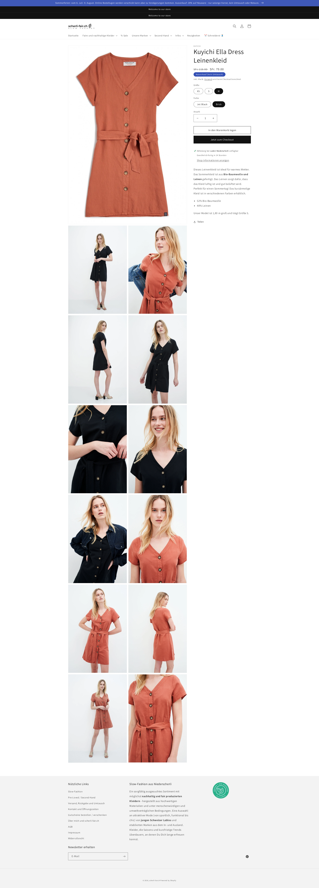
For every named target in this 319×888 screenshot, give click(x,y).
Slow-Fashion (75, 791)
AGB (70, 826)
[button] (100, 35)
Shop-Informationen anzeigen (213, 160)
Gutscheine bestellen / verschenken (87, 814)
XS (198, 91)
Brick (219, 104)
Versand (208, 79)
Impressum (74, 832)
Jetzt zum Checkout (222, 139)
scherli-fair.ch (154, 880)
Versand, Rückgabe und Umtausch (86, 803)
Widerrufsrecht (76, 838)
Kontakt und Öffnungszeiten (83, 809)
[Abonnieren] (124, 856)
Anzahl (197, 111)
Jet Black (202, 104)
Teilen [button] (200, 221)
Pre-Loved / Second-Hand (82, 797)
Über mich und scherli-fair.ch (83, 820)
